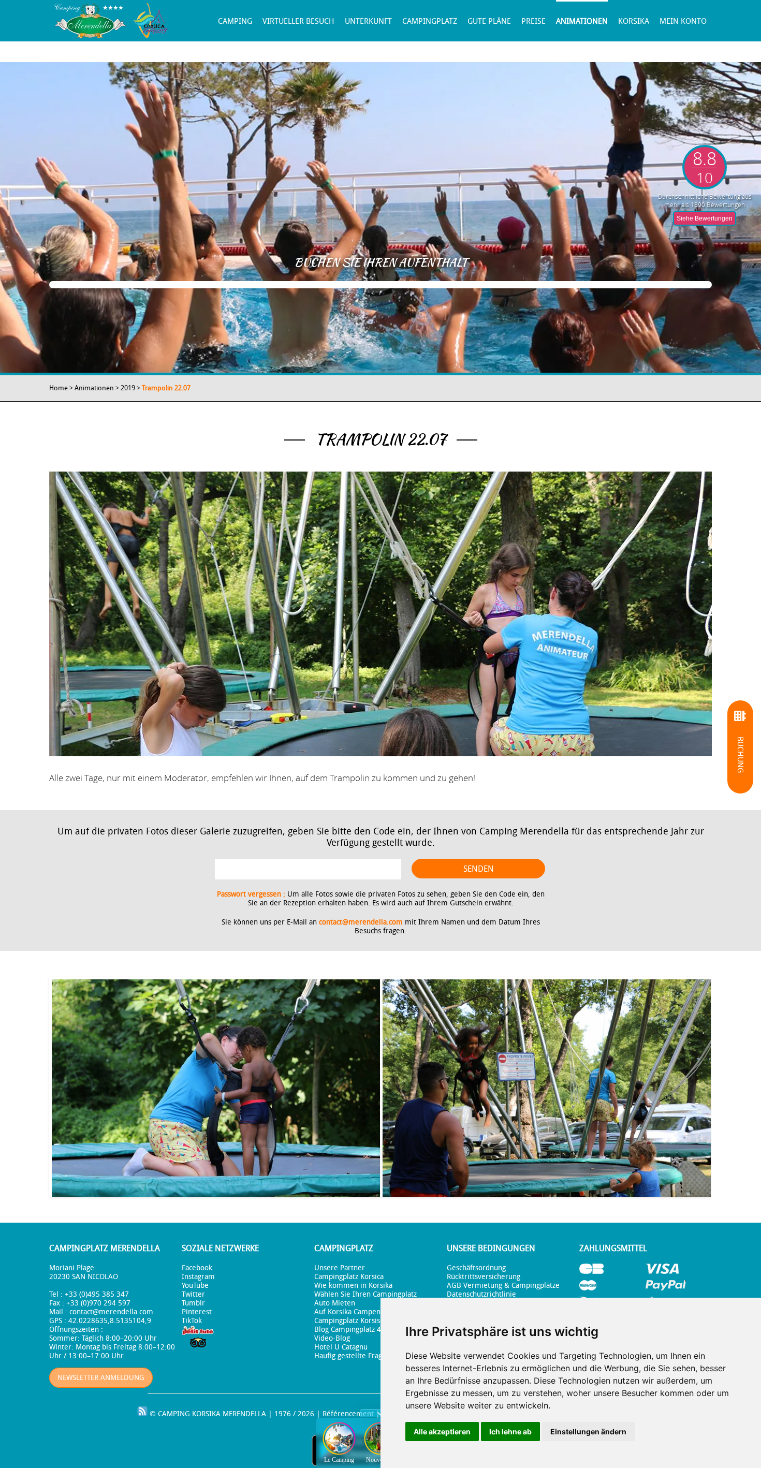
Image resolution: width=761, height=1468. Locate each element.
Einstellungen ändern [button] (588, 1431)
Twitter (193, 1294)
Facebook (197, 1268)
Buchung (740, 755)
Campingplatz (429, 21)
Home (58, 388)
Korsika (633, 21)
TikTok (192, 1320)
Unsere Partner (339, 1268)
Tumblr (193, 1303)
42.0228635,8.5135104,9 (109, 1320)
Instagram (198, 1276)
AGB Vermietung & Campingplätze (503, 1285)
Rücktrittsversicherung (483, 1276)
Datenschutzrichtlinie (481, 1294)
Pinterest (197, 1312)
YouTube (195, 1285)
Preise (533, 21)
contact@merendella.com (361, 922)
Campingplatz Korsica (349, 1276)
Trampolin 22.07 (166, 388)
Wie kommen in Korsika (353, 1285)
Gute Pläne (489, 21)
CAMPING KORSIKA (189, 1414)
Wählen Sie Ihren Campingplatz (365, 1294)
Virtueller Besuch (298, 21)
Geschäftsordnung (476, 1268)
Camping (235, 21)
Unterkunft (368, 21)
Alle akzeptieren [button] (442, 1431)
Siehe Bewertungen (705, 218)
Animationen (582, 21)
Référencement (348, 1414)
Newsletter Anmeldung (100, 1377)
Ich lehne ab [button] (510, 1431)
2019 (128, 388)
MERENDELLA (244, 1414)
